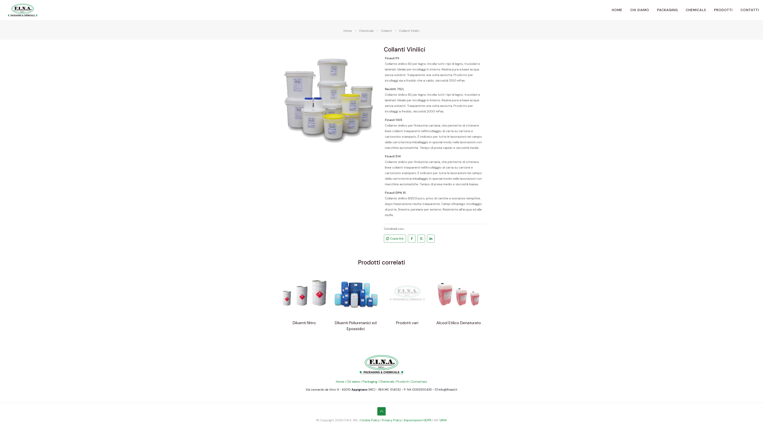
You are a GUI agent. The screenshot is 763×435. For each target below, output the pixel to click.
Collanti (386, 31)
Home (348, 31)
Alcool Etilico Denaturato (458, 322)
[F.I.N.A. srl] (22, 10)
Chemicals (366, 31)
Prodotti (402, 381)
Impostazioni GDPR (417, 420)
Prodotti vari (407, 322)
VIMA (443, 420)
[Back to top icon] (381, 411)
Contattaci (419, 381)
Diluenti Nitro (304, 322)
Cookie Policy (370, 420)
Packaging (370, 381)
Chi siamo (353, 381)
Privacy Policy (392, 420)
